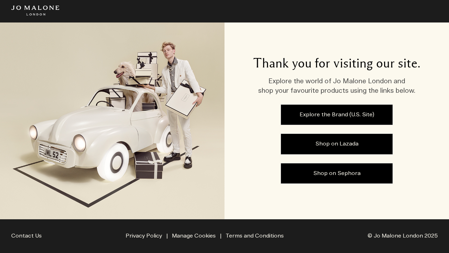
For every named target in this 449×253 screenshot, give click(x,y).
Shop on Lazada (336, 144)
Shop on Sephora (337, 173)
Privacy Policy (144, 236)
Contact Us (26, 236)
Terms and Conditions (255, 236)
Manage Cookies (194, 236)
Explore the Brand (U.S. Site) (337, 114)
